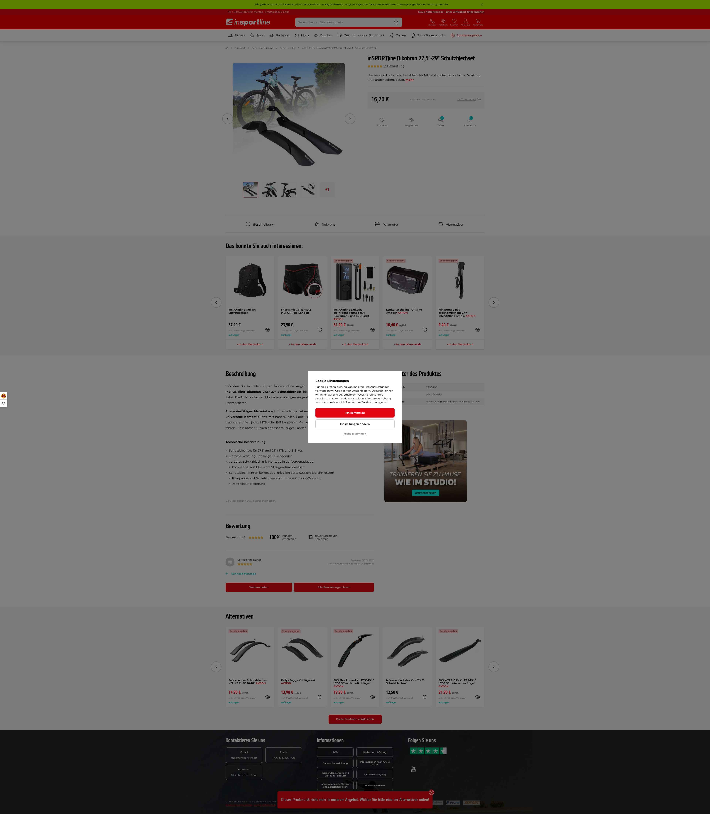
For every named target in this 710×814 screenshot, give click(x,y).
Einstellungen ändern (355, 424)
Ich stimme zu (355, 412)
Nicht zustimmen (355, 433)
